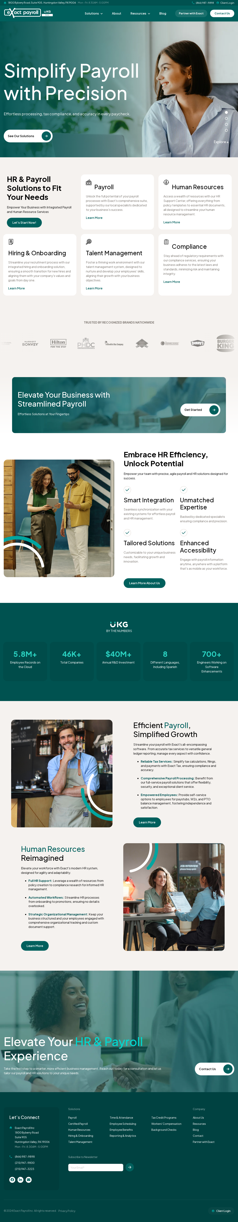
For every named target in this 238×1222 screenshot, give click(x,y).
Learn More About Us (144, 583)
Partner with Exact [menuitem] (204, 1141)
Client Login (227, 2)
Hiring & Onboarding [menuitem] (80, 1135)
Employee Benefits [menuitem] (121, 1129)
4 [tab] (226, 130)
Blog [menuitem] (162, 13)
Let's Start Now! (24, 222)
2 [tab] (226, 118)
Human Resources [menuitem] (79, 1129)
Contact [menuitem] (198, 1135)
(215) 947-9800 (25, 1162)
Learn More (94, 218)
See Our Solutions (21, 136)
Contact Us (222, 13)
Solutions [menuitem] (92, 13)
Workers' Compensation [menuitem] (166, 1123)
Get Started (193, 410)
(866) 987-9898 (25, 1156)
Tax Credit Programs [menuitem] (163, 1117)
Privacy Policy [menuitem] (66, 1210)
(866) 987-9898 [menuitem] (205, 2)
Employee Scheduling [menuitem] (123, 1123)
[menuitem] (12, 1180)
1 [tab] (226, 112)
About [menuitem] (116, 13)
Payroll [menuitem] (72, 1117)
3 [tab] (226, 124)
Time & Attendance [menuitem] (121, 1117)
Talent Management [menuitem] (80, 1141)
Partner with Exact (191, 13)
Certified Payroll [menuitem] (78, 1123)
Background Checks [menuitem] (163, 1129)
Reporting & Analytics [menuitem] (123, 1135)
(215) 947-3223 (24, 1169)
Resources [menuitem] (138, 13)
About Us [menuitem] (198, 1117)
